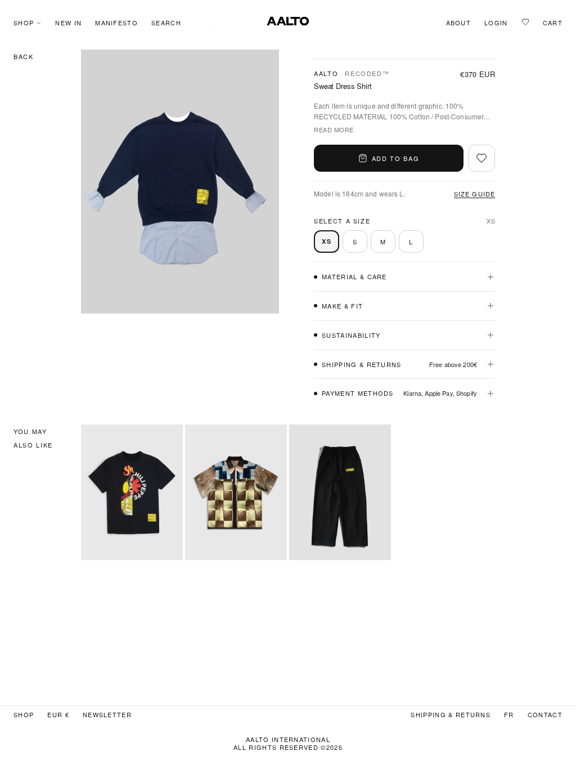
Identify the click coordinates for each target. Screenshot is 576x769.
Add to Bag (396, 158)
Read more (334, 129)
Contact (545, 715)
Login (496, 23)
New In (68, 23)
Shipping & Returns (450, 715)
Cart (552, 23)
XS (326, 241)
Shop (24, 23)
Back (24, 56)
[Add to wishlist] (481, 158)
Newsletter (107, 715)
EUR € (58, 715)
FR (509, 715)
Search (166, 23)
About (458, 23)
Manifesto (116, 23)
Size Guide (474, 193)
